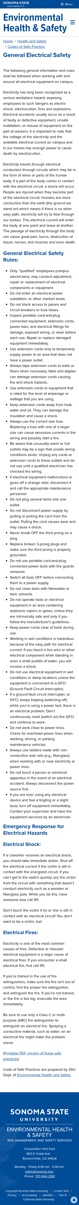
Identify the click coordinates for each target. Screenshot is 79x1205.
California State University (38, 1199)
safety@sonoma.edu (39, 1171)
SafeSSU (48, 1195)
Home (8, 41)
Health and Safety (32, 41)
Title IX (63, 1195)
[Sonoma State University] (16, 4)
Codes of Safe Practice (26, 46)
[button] (74, 1200)
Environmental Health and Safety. (44, 1075)
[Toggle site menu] (72, 22)
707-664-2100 (45, 1176)
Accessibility (30, 1195)
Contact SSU (62, 1191)
